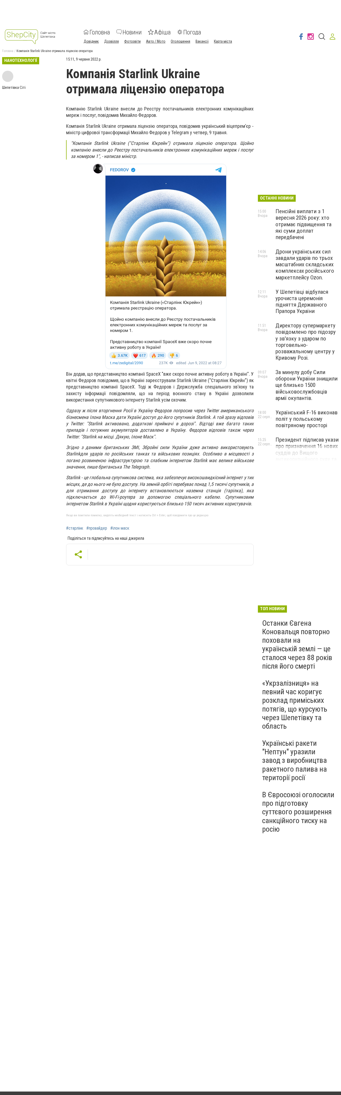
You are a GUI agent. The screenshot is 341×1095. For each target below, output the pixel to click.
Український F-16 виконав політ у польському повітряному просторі (306, 419)
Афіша (162, 32)
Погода (192, 32)
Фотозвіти (132, 41)
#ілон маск (119, 528)
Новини (132, 32)
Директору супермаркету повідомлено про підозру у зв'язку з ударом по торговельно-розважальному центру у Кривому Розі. (305, 341)
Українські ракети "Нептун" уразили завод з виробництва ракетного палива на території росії (294, 760)
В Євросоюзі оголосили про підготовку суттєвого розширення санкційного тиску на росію (298, 812)
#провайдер (96, 528)
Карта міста (223, 41)
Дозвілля (111, 41)
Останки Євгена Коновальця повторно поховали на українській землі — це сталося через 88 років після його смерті (297, 645)
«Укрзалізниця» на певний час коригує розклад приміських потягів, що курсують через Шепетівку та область (294, 705)
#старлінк (74, 528)
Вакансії (202, 41)
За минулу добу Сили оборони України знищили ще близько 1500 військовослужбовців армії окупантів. (306, 385)
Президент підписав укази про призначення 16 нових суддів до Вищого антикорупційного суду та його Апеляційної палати (307, 453)
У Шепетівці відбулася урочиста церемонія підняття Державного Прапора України (301, 301)
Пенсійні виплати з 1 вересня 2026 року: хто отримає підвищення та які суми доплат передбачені (303, 224)
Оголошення (180, 41)
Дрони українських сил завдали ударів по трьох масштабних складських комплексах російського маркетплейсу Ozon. (304, 264)
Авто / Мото (155, 41)
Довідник (91, 41)
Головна (100, 32)
